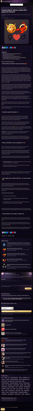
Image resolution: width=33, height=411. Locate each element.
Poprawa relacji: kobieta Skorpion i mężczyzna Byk (14, 248)
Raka (11, 388)
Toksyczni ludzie (18, 390)
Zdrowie (23, 394)
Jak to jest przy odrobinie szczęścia (24, 379)
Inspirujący (7, 379)
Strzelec (3, 390)
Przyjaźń (8, 388)
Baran (2, 377)
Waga (22, 390)
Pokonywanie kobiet (27, 386)
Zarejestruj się (16, 311)
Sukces (6, 390)
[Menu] (14, 1)
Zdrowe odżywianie (10, 394)
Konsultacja (3, 279)
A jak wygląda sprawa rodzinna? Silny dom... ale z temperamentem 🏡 (14, 57)
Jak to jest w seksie (18, 381)
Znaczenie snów (27, 394)
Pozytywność (4, 388)
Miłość (13, 235)
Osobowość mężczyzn (11, 386)
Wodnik (7, 392)
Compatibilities (25, 377)
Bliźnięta (6, 377)
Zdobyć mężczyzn (4, 394)
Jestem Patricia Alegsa (6, 293)
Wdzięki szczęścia (26, 390)
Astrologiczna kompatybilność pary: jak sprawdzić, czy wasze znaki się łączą (18, 242)
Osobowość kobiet (4, 386)
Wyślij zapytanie (28, 288)
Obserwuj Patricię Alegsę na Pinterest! (8, 61)
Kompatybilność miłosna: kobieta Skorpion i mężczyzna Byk (16, 253)
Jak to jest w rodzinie (11, 381)
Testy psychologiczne (11, 390)
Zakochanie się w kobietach (14, 392)
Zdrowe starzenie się (17, 394)
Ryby (17, 388)
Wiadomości (3, 392)
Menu (2, 409)
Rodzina (14, 388)
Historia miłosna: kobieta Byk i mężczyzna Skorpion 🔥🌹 (12, 53)
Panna (16, 386)
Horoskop (9, 235)
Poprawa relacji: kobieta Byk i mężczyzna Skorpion (14, 259)
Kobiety (23, 381)
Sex (24, 388)
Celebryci (20, 377)
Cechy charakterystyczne (14, 377)
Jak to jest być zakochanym (14, 379)
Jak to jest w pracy (4, 381)
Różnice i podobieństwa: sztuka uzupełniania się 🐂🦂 (12, 56)
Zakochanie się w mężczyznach (23, 392)
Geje (28, 377)
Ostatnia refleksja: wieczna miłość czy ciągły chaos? (11, 58)
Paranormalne (21, 386)
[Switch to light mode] (12, 1)
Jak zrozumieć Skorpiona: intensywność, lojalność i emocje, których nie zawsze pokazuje (18, 265)
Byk (6, 235)
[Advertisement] (16, 5)
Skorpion (3, 235)
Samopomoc (21, 388)
